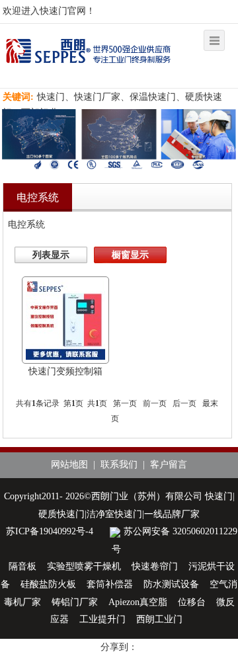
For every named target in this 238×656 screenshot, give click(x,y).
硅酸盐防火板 (48, 584)
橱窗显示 (130, 255)
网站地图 (69, 465)
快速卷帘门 (155, 566)
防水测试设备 (171, 584)
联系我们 (119, 465)
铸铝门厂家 (75, 602)
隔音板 (22, 566)
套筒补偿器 (110, 584)
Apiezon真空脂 (137, 602)
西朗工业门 (159, 619)
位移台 (192, 602)
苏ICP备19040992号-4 (49, 531)
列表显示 (50, 255)
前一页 (155, 403)
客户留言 (168, 465)
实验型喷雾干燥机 (84, 566)
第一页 (125, 403)
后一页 (184, 403)
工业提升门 (102, 619)
